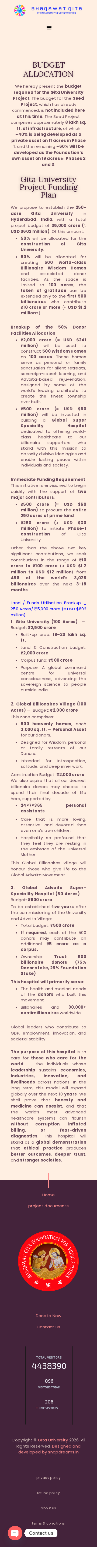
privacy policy (48, 1477)
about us (48, 1508)
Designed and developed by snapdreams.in (49, 1449)
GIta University (53, 1440)
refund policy (48, 1493)
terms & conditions (48, 1523)
